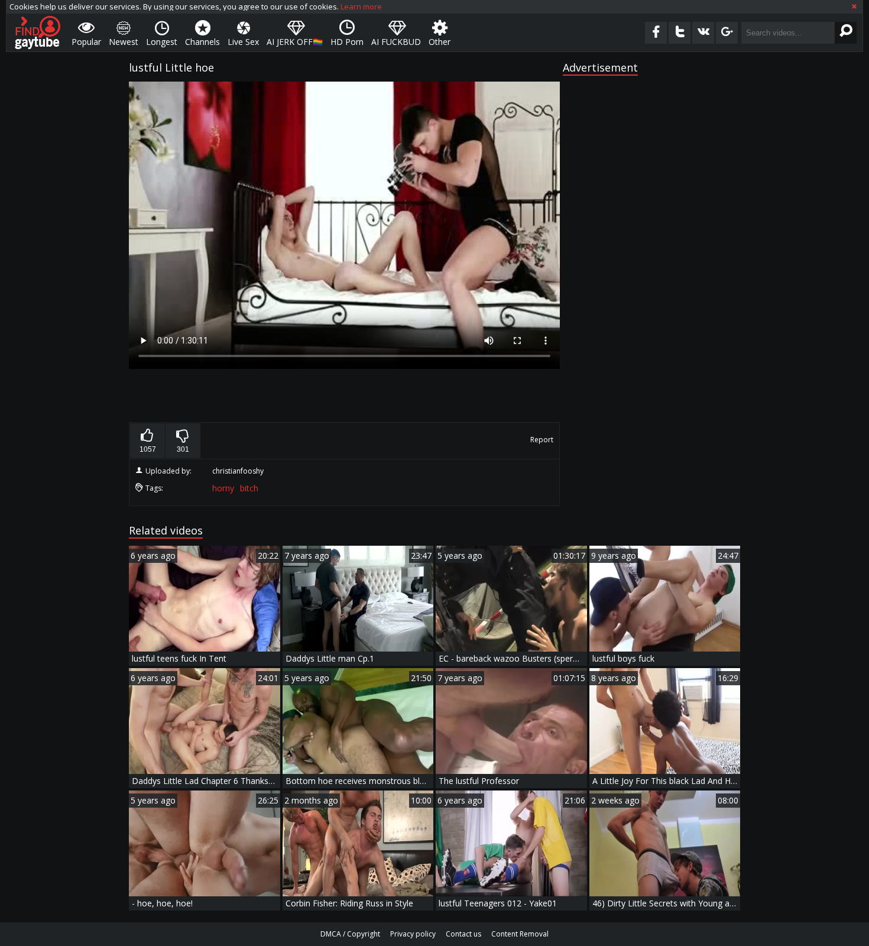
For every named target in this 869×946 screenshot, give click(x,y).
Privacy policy (413, 934)
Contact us (463, 934)
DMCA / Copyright (350, 934)
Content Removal (520, 934)
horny (223, 488)
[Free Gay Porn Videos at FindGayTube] (37, 32)
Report (541, 440)
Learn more (361, 6)
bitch (249, 488)
